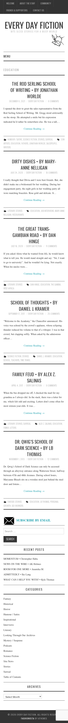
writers (7, 147)
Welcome (10, 3)
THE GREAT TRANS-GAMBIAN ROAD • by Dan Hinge (34, 234)
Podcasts (7, 645)
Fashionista (27, 718)
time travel (25, 360)
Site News (8, 661)
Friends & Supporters (17, 10)
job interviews (47, 211)
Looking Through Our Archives (19, 635)
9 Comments (51, 385)
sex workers (17, 505)
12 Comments (53, 459)
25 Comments (54, 313)
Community (45, 3)
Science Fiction (30, 139)
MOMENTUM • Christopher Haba (20, 558)
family (6, 427)
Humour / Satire (14, 139)
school (6, 360)
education (15, 143)
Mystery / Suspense (12, 640)
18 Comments (51, 172)
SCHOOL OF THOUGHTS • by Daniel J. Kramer (34, 305)
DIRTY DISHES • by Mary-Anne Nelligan (34, 164)
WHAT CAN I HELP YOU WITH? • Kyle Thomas (28, 579)
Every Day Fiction (34, 25)
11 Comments (51, 246)
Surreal (49, 139)
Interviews (8, 624)
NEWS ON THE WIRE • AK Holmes (22, 564)
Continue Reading (34, 128)
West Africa (8, 288)
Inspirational (9, 619)
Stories (41, 139)
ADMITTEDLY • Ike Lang (17, 574)
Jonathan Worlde (37, 143)
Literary (11, 211)
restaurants (18, 214)
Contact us (38, 10)
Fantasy (10, 501)
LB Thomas (44, 501)
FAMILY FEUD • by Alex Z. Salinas (34, 377)
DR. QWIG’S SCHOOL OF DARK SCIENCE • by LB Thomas (34, 447)
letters (13, 427)
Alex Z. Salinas (45, 423)
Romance (8, 650)
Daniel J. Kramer (44, 356)
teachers (15, 360)
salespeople (51, 143)
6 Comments (53, 101)
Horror (6, 609)
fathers (24, 143)
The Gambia (56, 284)
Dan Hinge (34, 284)
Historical (8, 604)
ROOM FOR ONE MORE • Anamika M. (23, 569)
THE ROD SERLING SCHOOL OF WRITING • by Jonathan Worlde (34, 89)
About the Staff (27, 3)
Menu (6, 56)
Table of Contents (12, 677)
